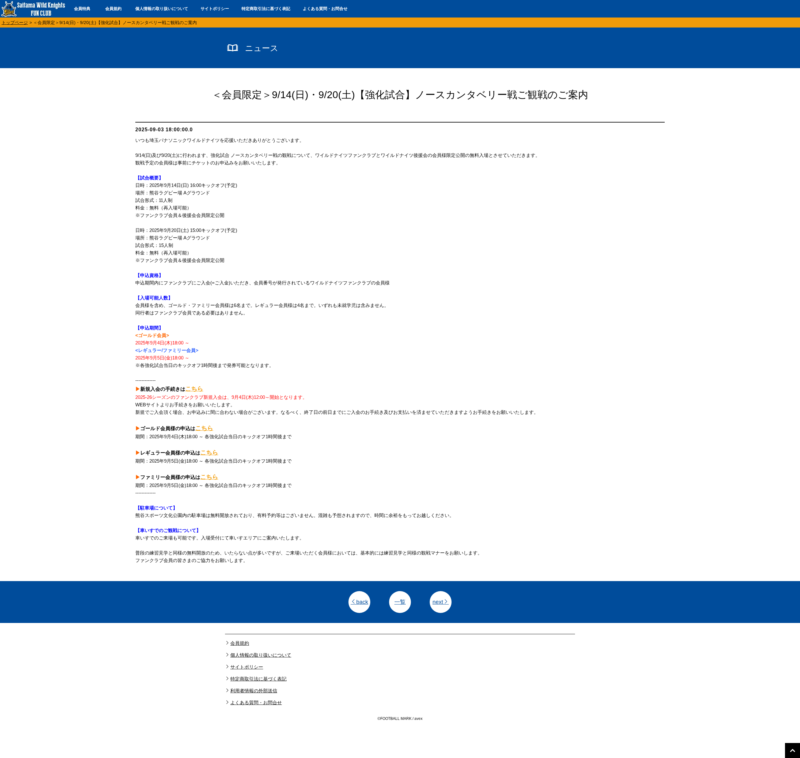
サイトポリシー (215, 8)
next (437, 602)
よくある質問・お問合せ (325, 8)
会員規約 (113, 8)
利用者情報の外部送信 (253, 690)
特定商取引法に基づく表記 (266, 8)
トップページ (15, 22)
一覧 (400, 602)
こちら (194, 388)
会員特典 (82, 8)
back (362, 602)
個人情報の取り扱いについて (161, 8)
